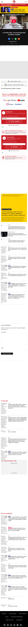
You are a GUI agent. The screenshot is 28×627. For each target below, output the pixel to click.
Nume (2, 348)
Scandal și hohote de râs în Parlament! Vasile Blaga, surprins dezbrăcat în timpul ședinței (17, 267)
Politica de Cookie (9, 619)
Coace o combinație (12, 431)
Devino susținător (15, 121)
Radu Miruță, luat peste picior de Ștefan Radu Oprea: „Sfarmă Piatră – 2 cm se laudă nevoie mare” (17, 249)
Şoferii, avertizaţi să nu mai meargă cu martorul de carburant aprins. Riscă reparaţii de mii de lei (17, 234)
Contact (6, 616)
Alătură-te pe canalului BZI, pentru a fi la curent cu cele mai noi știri (14, 95)
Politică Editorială (22, 613)
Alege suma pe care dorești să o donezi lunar (10, 116)
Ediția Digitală (19, 619)
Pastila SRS (14, 43)
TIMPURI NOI (11, 598)
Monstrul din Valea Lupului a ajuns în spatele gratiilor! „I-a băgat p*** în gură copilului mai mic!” (17, 557)
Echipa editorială (12, 613)
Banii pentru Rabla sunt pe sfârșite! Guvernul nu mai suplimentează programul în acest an (17, 275)
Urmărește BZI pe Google (15, 81)
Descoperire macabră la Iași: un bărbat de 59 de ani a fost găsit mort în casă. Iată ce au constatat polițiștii (17, 529)
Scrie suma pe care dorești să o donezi (10, 141)
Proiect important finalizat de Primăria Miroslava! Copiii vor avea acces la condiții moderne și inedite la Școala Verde (17, 453)
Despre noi (4, 613)
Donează (15, 146)
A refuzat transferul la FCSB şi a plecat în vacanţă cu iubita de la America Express (16, 241)
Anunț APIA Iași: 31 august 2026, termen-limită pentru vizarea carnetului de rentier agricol (16, 549)
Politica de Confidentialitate (17, 616)
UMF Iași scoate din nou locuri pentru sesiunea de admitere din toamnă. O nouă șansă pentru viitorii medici (17, 566)
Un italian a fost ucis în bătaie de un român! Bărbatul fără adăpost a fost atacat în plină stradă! (17, 258)
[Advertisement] (14, 177)
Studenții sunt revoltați (12, 606)
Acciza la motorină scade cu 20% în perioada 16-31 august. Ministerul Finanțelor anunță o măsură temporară (13, 213)
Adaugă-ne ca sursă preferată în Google (15, 84)
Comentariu (4, 332)
